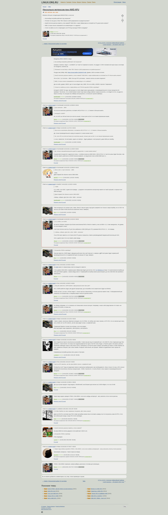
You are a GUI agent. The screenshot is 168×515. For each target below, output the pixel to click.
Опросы (84, 2)
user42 (55, 439)
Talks (49, 6)
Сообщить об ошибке (46, 507)
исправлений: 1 (89, 98)
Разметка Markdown (60, 506)
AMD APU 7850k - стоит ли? (98, 498)
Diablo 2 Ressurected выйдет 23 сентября (55, 43)
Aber (55, 419)
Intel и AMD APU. (52, 498)
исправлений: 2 (87, 160)
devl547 (56, 177)
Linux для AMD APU (53, 493)
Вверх (125, 506)
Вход (124, 2)
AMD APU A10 (51, 491)
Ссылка (44, 38)
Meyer (51, 31)
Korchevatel (57, 96)
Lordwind (56, 355)
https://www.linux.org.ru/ (46, 509)
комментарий (51, 105)
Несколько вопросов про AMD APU (61, 9)
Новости (63, 2)
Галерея (68, 2)
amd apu (50, 12)
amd (46, 12)
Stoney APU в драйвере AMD (100, 493)
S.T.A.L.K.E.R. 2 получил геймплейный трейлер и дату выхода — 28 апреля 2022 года (111, 43)
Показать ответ (57, 123)
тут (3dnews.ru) (100, 270)
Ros (55, 212)
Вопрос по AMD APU (96, 488)
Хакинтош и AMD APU (97, 491)
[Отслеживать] (122, 20)
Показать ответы (58, 100)
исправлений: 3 (87, 242)
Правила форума (51, 506)
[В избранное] (122, 15)
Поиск (93, 2)
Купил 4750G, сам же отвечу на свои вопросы (60, 488)
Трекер (89, 2)
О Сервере (43, 506)
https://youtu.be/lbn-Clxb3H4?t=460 (77, 72)
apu (54, 12)
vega (56, 12)
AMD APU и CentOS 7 (97, 496)
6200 (57, 267)
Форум (79, 2)
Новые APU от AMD (53, 496)
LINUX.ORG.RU (49, 2)
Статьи (74, 2)
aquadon (56, 455)
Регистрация (117, 2)
